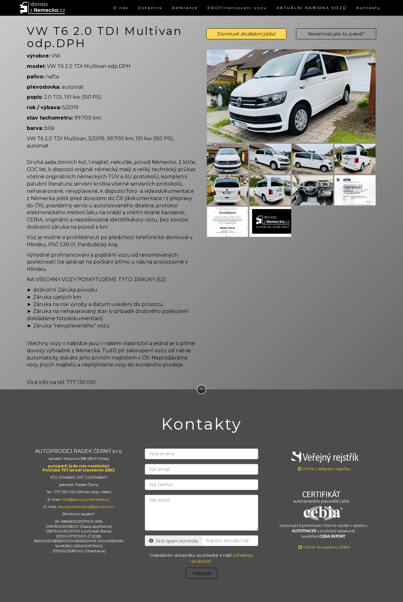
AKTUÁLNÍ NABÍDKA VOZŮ (311, 7)
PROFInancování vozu (237, 7)
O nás (120, 7)
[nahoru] (201, 389)
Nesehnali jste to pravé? (336, 34)
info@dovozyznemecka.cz (86, 499)
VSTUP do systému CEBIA (326, 547)
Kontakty (368, 7)
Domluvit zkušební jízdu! (246, 34)
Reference (185, 7)
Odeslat (201, 573)
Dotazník (150, 7)
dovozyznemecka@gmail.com (86, 506)
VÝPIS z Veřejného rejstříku (326, 468)
